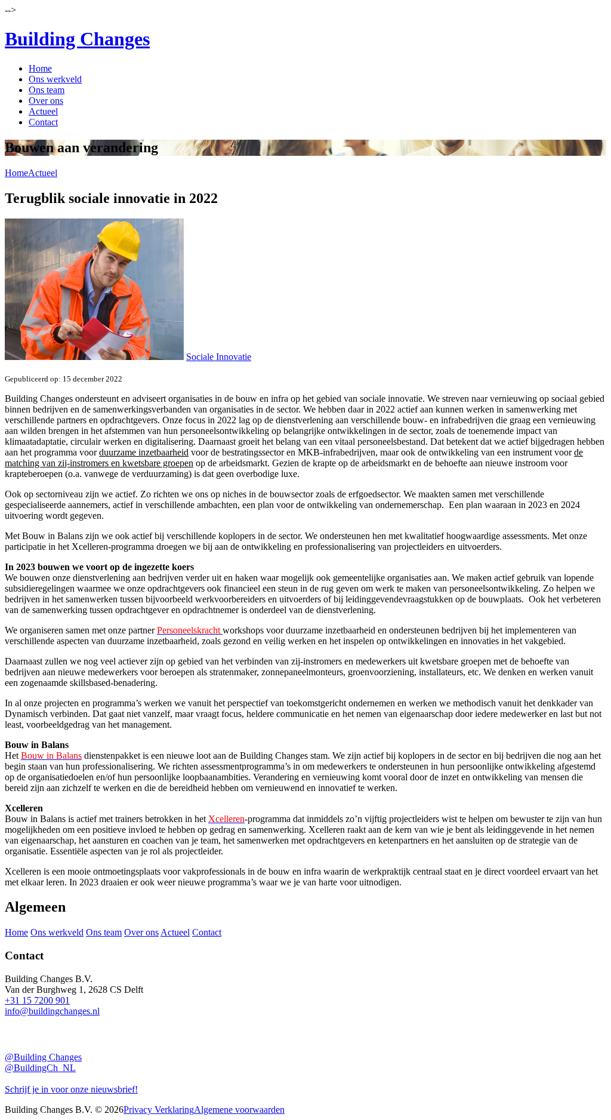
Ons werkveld (55, 79)
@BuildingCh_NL (40, 1068)
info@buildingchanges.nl (52, 1011)
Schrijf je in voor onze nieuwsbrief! (71, 1089)
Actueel (43, 111)
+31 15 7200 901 (37, 1000)
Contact (43, 122)
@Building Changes (43, 1057)
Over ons (46, 101)
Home (40, 68)
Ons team (46, 90)
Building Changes (77, 39)
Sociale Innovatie (218, 357)
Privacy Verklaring (159, 1109)
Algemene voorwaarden (239, 1109)
